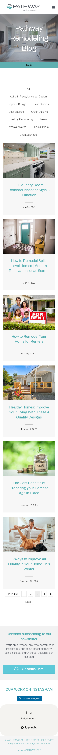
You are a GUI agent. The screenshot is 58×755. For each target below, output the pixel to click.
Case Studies (41, 104)
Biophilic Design (17, 104)
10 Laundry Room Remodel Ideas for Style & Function (29, 190)
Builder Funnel (43, 743)
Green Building (39, 111)
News (43, 119)
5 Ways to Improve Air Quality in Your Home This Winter (29, 564)
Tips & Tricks (41, 126)
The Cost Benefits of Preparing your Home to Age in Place (29, 488)
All (28, 88)
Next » (29, 601)
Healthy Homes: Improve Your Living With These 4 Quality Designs (29, 412)
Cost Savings (16, 111)
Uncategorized (28, 134)
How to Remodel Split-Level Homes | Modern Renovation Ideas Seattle (29, 266)
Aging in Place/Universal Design (28, 96)
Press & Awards (17, 126)
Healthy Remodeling (21, 119)
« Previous (12, 593)
